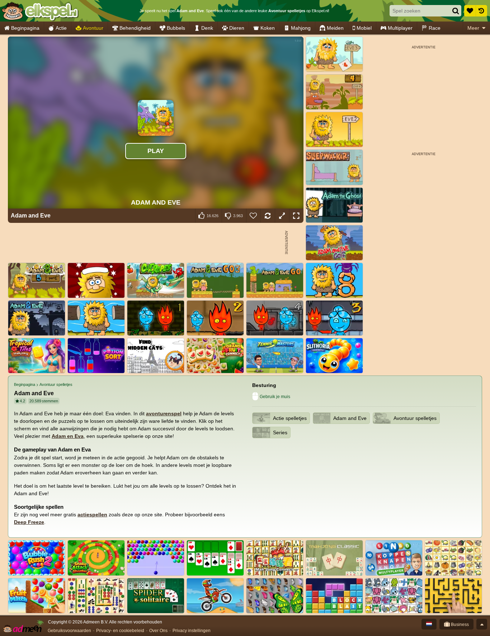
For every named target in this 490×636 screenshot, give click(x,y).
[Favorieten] (470, 10)
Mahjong (301, 28)
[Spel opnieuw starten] (267, 216)
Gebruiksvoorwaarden (69, 630)
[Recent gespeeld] (481, 10)
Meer (473, 28)
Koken (267, 28)
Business (459, 624)
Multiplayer (400, 28)
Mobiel (364, 28)
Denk (207, 28)
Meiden (335, 28)
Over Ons (158, 630)
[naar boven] (481, 624)
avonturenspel (164, 413)
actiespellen (92, 514)
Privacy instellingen (192, 630)
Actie (61, 28)
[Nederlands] (429, 624)
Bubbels (176, 28)
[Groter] (282, 216)
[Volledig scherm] (296, 216)
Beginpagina (25, 28)
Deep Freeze (29, 522)
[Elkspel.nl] (39, 10)
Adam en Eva (68, 436)
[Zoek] (455, 10)
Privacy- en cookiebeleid (120, 630)
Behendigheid (135, 28)
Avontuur (93, 28)
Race (434, 28)
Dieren (236, 28)
